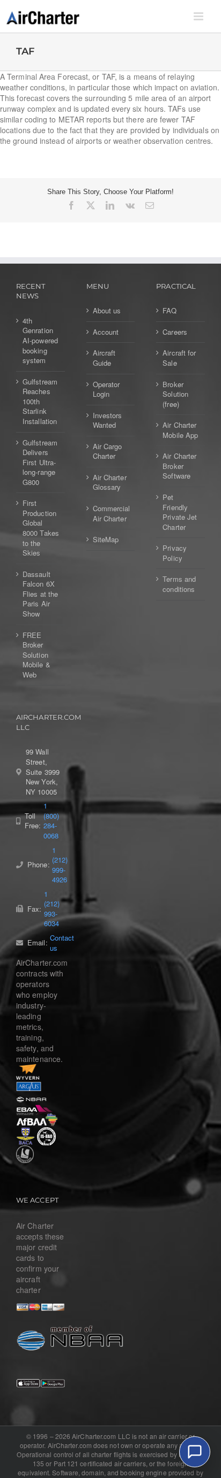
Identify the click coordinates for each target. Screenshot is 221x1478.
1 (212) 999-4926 (60, 865)
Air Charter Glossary (110, 482)
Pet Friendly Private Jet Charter (180, 512)
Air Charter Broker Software (179, 466)
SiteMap (106, 539)
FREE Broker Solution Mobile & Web (36, 655)
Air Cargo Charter (107, 451)
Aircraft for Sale (179, 358)
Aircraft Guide (104, 358)
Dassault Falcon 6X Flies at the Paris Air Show (40, 594)
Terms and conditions (179, 584)
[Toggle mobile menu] (199, 16)
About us (107, 310)
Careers (175, 332)
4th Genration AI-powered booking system (40, 340)
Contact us (62, 943)
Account (106, 332)
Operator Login (106, 389)
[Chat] (194, 1451)
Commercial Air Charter (111, 514)
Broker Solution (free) (175, 394)
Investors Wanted (107, 420)
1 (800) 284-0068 (51, 821)
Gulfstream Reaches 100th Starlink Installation (40, 401)
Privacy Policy (175, 553)
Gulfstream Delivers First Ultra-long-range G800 (40, 462)
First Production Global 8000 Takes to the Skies (41, 528)
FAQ (169, 310)
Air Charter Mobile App (180, 430)
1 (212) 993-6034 (52, 909)
